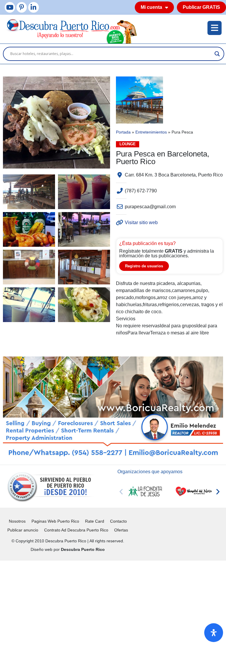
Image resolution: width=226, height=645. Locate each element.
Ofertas (121, 530)
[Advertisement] (113, 602)
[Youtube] (10, 7)
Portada (123, 132)
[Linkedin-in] (33, 7)
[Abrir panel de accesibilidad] (213, 632)
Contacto (118, 521)
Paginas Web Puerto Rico (55, 521)
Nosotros (17, 521)
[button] (121, 491)
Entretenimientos (151, 132)
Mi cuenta (151, 7)
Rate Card (94, 521)
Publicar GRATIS (201, 7)
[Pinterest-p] (21, 7)
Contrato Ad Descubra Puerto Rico (76, 530)
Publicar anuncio (22, 530)
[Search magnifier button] (217, 54)
